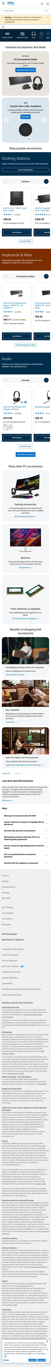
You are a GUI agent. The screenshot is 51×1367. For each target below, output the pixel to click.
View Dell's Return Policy (15, 675)
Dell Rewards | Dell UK (16, 1074)
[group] (25, 120)
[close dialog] (47, 17)
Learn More (10, 722)
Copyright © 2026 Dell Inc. (13, 949)
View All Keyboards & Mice (25, 345)
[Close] (47, 1341)
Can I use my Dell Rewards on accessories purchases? (20, 855)
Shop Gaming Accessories (24, 516)
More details (42, 1084)
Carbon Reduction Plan (11, 995)
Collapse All (18, 773)
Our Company (7, 913)
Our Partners (7, 919)
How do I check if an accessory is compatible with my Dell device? (24, 823)
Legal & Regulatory (10, 978)
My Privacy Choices (10, 966)
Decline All (32, 1360)
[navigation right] (46, 181)
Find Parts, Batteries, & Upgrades (24, 619)
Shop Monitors (24, 568)
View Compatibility (25, 170)
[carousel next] (44, 120)
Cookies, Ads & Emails (11, 972)
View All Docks (25, 241)
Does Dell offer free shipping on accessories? (21, 863)
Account (5, 875)
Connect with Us (8, 887)
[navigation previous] (4, 181)
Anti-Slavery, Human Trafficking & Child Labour (21, 989)
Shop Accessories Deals (26, 70)
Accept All (42, 1360)
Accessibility (7, 983)
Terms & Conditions (10, 955)
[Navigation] (3, 3)
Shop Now (25, 117)
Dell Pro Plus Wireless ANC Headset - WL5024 (14, 408)
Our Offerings (7, 907)
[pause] (21, 139)
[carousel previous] (6, 120)
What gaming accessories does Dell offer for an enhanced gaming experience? (22, 838)
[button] (42, 3)
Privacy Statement (9, 961)
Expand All (6, 773)
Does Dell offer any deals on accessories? (20, 831)
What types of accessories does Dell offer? (20, 816)
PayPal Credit (23, 1286)
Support (5, 881)
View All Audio (25, 446)
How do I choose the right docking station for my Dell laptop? (24, 847)
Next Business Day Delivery (36, 1267)
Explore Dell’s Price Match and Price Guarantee (23, 765)
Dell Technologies (9, 934)
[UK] (3, 27)
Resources (6, 924)
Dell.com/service (23, 1129)
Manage (6, 1360)
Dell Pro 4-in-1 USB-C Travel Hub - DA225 (14, 209)
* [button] (38, 760)
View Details (16, 232)
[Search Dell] (46, 10)
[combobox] (25, 11)
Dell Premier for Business (13, 940)
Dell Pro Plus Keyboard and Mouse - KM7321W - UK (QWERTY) (14, 305)
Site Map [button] (5, 893)
